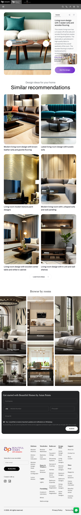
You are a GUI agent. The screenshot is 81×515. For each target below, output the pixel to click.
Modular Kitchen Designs (61, 467)
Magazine (71, 472)
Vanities (51, 469)
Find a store (58, 57)
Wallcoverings (44, 501)
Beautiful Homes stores (70, 490)
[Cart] (78, 7)
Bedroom (67, 349)
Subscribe (12, 469)
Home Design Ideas (60, 453)
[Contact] (66, 7)
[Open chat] (76, 510)
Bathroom (68, 381)
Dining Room (13, 381)
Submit (71, 428)
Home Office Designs (61, 493)
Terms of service (71, 510)
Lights (42, 482)
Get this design (65, 70)
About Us (70, 449)
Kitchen (40, 336)
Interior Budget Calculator (71, 483)
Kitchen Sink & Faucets (51, 475)
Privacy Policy (57, 510)
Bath (50, 449)
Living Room (13, 349)
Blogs (69, 468)
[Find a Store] (74, 7)
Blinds (42, 497)
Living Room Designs (61, 460)
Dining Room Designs (61, 486)
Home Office (40, 381)
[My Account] (70, 7)
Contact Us (71, 453)
